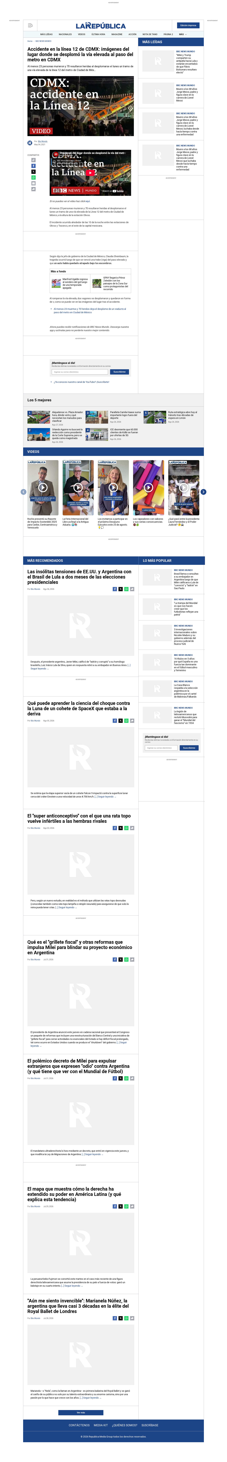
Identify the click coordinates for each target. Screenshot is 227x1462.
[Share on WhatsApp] (33, 177)
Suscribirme (119, 372)
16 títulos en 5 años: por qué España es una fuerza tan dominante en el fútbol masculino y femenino (186, 664)
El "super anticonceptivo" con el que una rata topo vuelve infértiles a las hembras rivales (79, 818)
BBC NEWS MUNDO (43, 41)
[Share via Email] (33, 183)
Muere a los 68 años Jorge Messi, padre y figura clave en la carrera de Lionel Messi (187, 95)
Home (29, 41)
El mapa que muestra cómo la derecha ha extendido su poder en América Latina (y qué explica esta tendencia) (74, 1194)
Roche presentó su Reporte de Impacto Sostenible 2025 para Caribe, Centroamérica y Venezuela (42, 523)
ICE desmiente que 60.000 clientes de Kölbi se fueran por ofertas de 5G (124, 432)
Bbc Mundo (42, 141)
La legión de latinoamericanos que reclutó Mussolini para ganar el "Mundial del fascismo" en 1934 (185, 717)
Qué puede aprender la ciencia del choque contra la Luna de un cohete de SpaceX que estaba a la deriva (78, 708)
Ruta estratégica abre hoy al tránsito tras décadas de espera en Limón (182, 415)
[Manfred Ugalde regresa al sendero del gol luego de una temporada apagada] (56, 283)
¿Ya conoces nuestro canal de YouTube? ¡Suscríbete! (81, 382)
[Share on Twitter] (33, 172)
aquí (87, 201)
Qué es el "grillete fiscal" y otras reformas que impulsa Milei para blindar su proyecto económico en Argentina (79, 947)
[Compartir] (33, 189)
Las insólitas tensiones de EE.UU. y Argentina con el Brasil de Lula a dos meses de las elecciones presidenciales (79, 577)
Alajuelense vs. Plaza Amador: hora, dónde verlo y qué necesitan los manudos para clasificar (67, 416)
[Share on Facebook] (33, 166)
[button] (188, 25)
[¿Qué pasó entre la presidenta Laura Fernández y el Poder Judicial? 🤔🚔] (183, 488)
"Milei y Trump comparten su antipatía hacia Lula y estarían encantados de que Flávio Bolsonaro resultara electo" (187, 64)
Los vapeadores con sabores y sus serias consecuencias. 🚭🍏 (148, 521)
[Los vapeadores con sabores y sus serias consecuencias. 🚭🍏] (148, 488)
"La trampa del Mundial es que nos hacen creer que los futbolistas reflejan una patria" (186, 609)
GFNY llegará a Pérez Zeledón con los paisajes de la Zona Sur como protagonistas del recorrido (115, 283)
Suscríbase (149, 1425)
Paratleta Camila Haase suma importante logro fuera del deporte (125, 415)
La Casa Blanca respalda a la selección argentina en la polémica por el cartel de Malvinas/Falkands (186, 691)
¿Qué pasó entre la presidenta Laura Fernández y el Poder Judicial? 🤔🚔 (183, 521)
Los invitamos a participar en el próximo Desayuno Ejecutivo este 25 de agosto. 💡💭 (113, 523)
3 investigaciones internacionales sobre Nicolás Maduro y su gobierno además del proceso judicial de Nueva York (185, 636)
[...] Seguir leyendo (104, 796)
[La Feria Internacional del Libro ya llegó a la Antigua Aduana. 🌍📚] (78, 488)
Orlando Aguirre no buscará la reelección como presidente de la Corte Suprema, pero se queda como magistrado (67, 434)
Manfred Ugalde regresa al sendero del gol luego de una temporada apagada (75, 283)
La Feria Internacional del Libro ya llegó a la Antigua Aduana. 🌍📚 (76, 521)
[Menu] (31, 25)
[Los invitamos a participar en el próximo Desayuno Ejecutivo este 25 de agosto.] (113, 488)
